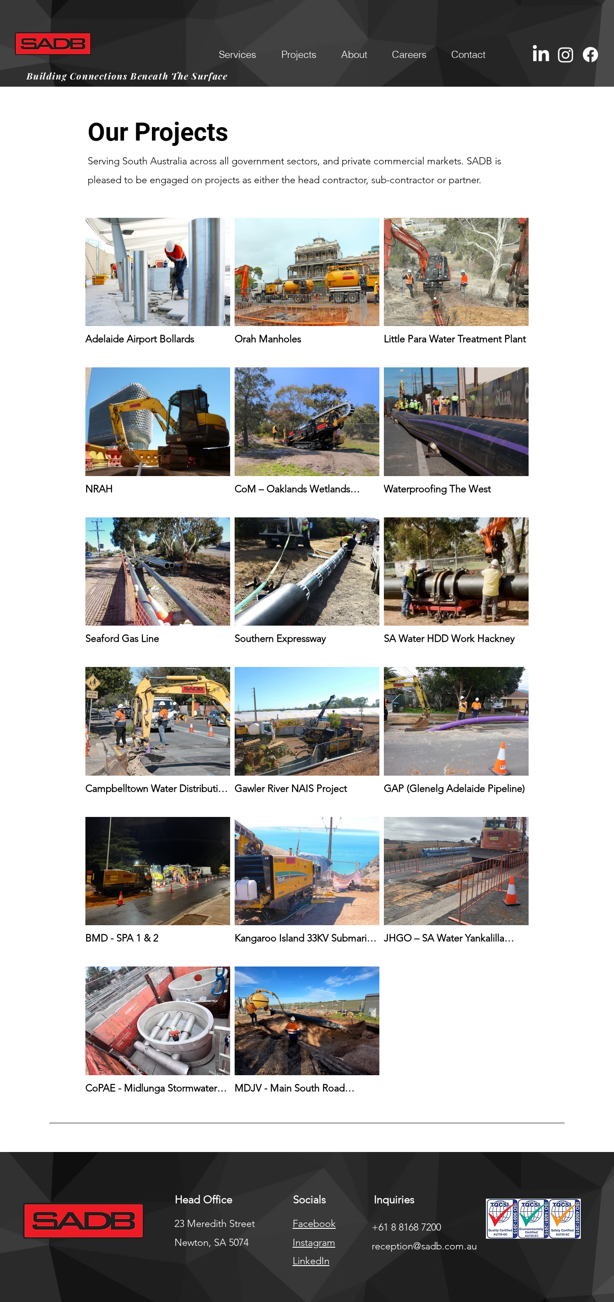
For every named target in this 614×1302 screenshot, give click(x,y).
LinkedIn (311, 1261)
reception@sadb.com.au (424, 1246)
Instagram (314, 1242)
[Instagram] (566, 54)
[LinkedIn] (541, 54)
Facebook (314, 1224)
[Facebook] (590, 54)
